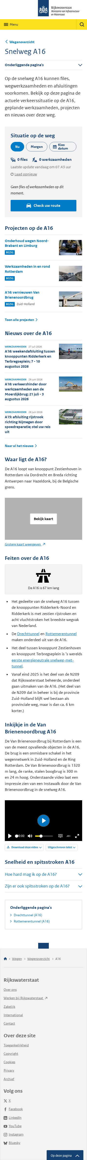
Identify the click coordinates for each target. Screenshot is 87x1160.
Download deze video (24, 847)
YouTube (15, 1126)
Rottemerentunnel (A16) (32, 921)
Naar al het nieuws (19, 446)
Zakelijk (9, 1006)
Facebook (16, 1109)
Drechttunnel (28, 633)
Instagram (16, 1134)
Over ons (10, 989)
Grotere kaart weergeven (23, 544)
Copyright (11, 1053)
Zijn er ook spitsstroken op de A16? (37, 886)
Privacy (9, 1070)
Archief (9, 1079)
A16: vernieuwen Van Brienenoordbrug (22, 295)
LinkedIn (15, 1117)
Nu (17, 147)
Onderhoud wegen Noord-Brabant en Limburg (27, 243)
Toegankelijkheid (16, 1045)
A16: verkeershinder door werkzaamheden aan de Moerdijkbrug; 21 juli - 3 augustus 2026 (26, 391)
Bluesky (14, 1143)
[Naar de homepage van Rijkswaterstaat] (43, 9)
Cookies (9, 1062)
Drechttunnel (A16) (28, 915)
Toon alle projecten (19, 320)
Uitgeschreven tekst (60, 847)
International (13, 1015)
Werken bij (24, 998)
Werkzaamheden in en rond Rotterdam (27, 269)
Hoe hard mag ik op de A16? (31, 874)
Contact (9, 1023)
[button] (62, 146)
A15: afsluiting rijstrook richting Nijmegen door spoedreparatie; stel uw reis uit (28, 424)
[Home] (5, 959)
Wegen (17, 959)
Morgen (37, 147)
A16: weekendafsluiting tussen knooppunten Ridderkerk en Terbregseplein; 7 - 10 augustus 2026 (30, 358)
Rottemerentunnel (61, 633)
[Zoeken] (81, 24)
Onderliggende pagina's (24, 65)
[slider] (16, 836)
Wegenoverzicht (21, 42)
